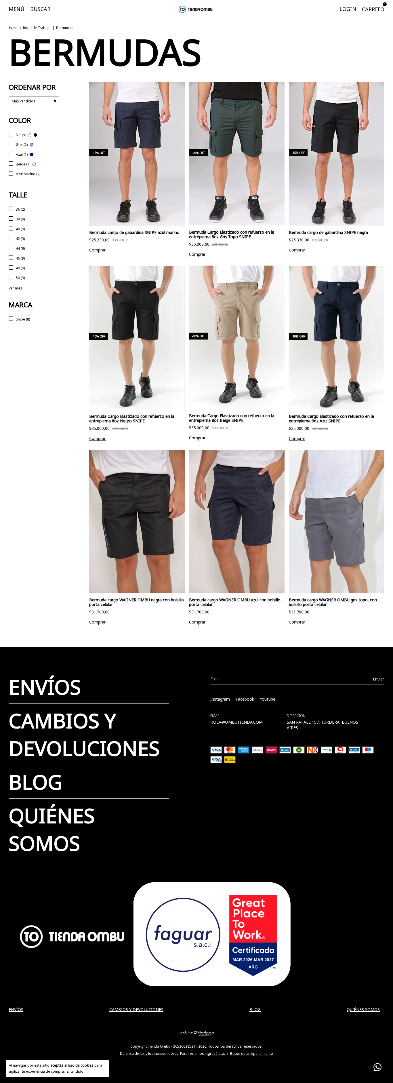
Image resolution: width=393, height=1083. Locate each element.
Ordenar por (32, 87)
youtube (267, 699)
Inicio (13, 27)
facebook (245, 699)
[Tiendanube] (197, 1034)
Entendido (75, 1071)
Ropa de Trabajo (37, 27)
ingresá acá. (215, 1053)
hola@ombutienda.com (236, 722)
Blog (35, 782)
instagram (220, 699)
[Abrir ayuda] (377, 1067)
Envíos (45, 687)
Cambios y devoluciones (84, 734)
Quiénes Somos (52, 829)
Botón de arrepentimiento (251, 1053)
